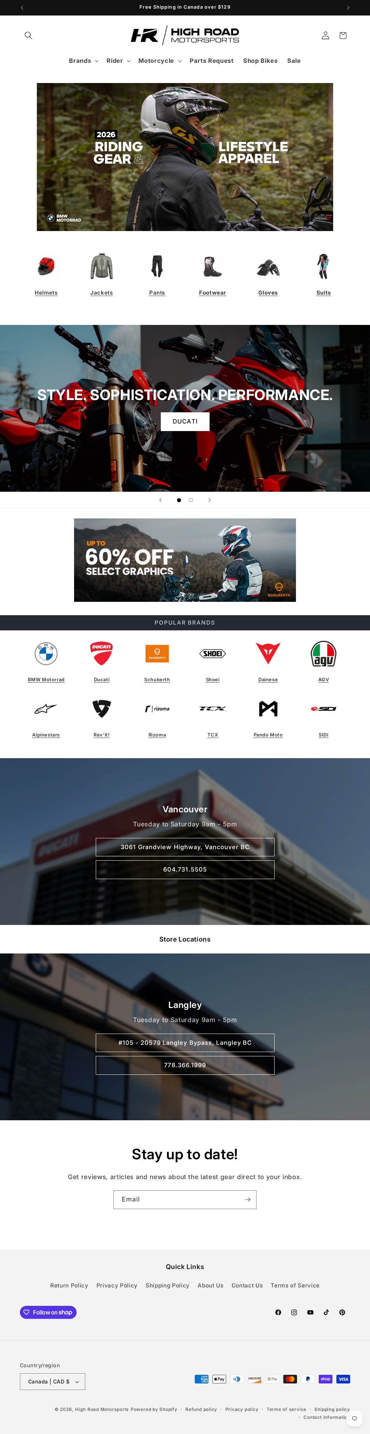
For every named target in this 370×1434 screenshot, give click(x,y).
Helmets (46, 292)
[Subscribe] (247, 1199)
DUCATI (185, 421)
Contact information (327, 1417)
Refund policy (201, 1409)
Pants (157, 292)
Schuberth (157, 679)
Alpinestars (46, 735)
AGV (323, 679)
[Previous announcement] (22, 7)
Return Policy (69, 1285)
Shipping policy (332, 1409)
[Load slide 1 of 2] (179, 500)
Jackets (101, 292)
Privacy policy (242, 1409)
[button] (28, 35)
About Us (210, 1285)
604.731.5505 (185, 869)
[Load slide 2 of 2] (191, 500)
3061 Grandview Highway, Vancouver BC (185, 847)
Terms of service (286, 1409)
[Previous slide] (160, 500)
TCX (212, 735)
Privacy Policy (117, 1285)
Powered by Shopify (154, 1409)
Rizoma (157, 735)
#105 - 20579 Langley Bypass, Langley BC (185, 1042)
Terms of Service (295, 1285)
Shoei (213, 679)
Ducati (102, 679)
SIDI (323, 735)
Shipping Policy (168, 1285)
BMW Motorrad (46, 679)
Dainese (268, 679)
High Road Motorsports (102, 1409)
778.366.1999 (185, 1065)
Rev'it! (101, 735)
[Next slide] (210, 500)
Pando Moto (268, 735)
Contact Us (247, 1285)
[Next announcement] (348, 7)
